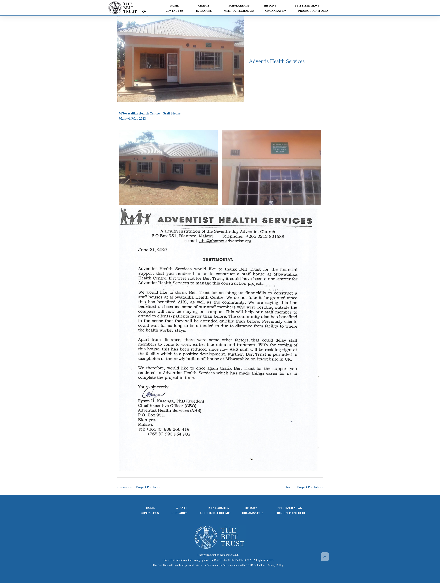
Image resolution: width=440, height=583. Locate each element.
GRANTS (204, 5)
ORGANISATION (276, 10)
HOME (174, 5)
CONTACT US (175, 10)
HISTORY (270, 5)
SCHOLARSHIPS (239, 5)
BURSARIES (204, 10)
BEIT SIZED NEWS (307, 5)
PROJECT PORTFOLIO (313, 10)
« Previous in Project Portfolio (138, 487)
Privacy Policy (275, 565)
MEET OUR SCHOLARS (239, 10)
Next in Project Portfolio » (304, 487)
